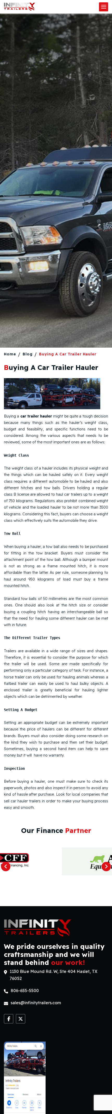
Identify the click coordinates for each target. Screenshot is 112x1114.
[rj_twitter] (20, 1018)
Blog (28, 354)
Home (10, 354)
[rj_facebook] (8, 1018)
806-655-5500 (25, 990)
